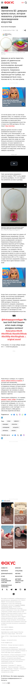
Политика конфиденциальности (11, 678)
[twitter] (7, 589)
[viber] (20, 589)
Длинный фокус (7, 573)
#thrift (19, 331)
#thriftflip (6, 336)
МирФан (4, 7)
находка (5, 424)
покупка (14, 424)
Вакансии (18, 576)
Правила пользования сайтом (6, 580)
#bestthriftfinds (19, 334)
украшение (6, 427)
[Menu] (2, 2)
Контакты (4, 680)
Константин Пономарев (8, 26)
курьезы (5, 430)
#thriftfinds (6, 334)
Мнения (18, 568)
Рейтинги (4, 571)
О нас (3, 576)
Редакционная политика (6, 586)
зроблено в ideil (6, 683)
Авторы (17, 573)
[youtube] (16, 589)
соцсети (16, 427)
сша (9, 421)
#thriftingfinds (17, 336)
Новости (4, 568)
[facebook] (2, 589)
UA (22, 2)
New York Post (9, 126)
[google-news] (25, 589)
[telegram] (11, 589)
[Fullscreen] (25, 185)
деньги (17, 421)
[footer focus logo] (8, 563)
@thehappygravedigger (12, 319)
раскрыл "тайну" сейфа (8, 399)
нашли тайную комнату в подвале (11, 380)
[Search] (25, 2)
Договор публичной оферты (19, 580)
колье (13, 430)
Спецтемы (18, 571)
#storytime (11, 331)
